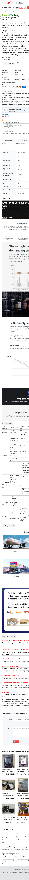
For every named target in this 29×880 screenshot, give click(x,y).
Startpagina (4, 11)
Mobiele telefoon (6, 840)
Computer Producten (13, 11)
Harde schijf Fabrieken (23, 857)
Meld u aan (5, 133)
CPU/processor (20, 834)
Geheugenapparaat (23, 11)
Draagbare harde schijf (8, 861)
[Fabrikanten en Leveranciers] (14, 2)
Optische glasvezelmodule (8, 837)
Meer (3, 864)
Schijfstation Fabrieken (8, 857)
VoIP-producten (20, 840)
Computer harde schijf (23, 861)
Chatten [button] (17, 62)
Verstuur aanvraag (9, 63)
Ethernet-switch (6, 834)
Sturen (16, 742)
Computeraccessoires (21, 837)
